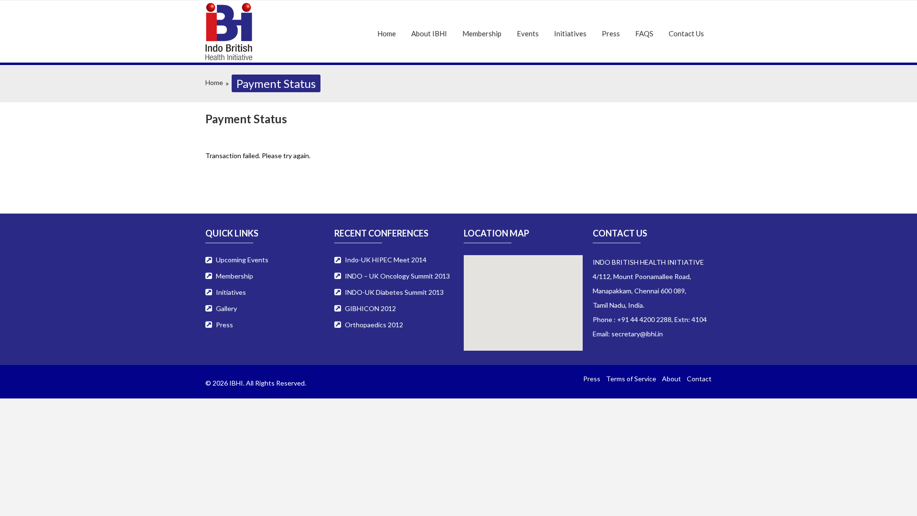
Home (386, 33)
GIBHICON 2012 (370, 308)
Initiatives (570, 33)
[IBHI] (261, 31)
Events (528, 33)
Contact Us (686, 33)
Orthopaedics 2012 (374, 325)
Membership (481, 33)
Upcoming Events (242, 260)
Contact (699, 379)
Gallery (226, 308)
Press (611, 33)
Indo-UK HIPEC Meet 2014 (386, 260)
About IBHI (429, 33)
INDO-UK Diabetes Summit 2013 (394, 292)
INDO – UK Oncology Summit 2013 (397, 276)
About (671, 379)
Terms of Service (631, 379)
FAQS (644, 33)
